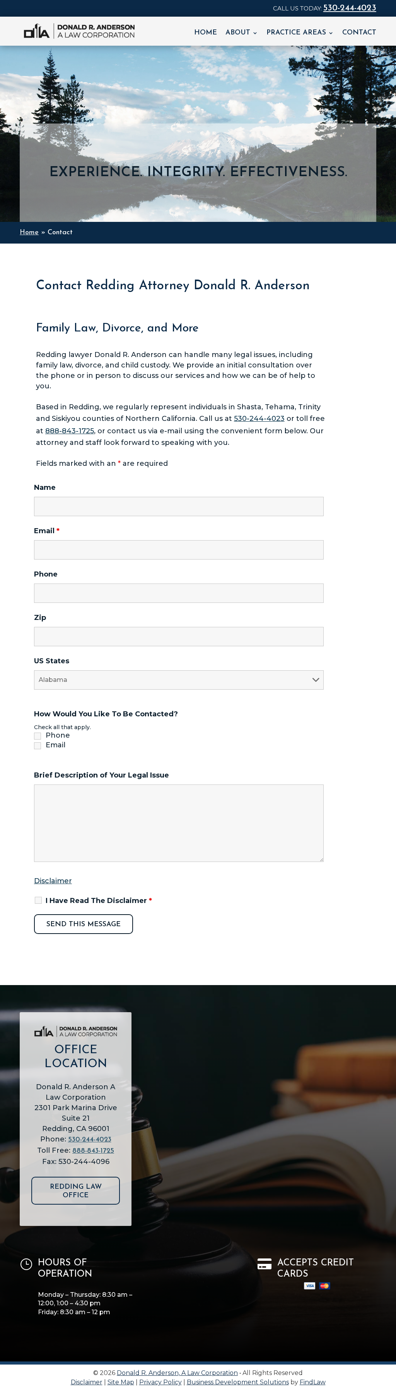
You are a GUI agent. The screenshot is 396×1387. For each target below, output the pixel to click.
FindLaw (313, 1382)
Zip (40, 617)
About (237, 33)
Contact (359, 33)
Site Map (121, 1382)
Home (205, 33)
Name (45, 487)
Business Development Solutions (238, 1382)
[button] (388, 1331)
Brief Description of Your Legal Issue (101, 775)
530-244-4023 (349, 8)
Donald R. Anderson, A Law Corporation (177, 1373)
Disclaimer (53, 881)
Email (47, 531)
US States (51, 661)
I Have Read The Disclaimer (99, 901)
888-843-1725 (69, 431)
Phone (46, 574)
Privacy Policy (160, 1382)
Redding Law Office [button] (76, 1191)
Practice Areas (296, 33)
